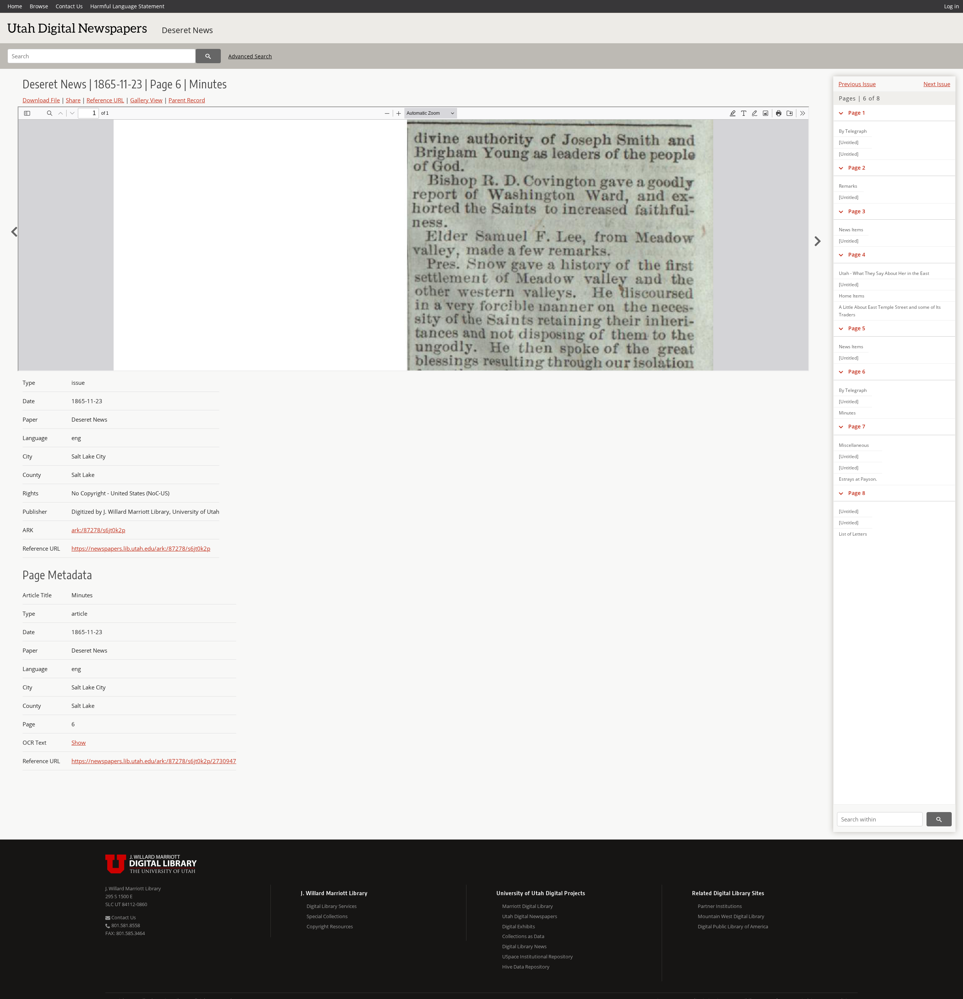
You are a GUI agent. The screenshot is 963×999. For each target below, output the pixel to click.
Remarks (848, 186)
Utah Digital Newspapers (529, 916)
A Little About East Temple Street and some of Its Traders (890, 310)
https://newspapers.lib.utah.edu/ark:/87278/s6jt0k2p (140, 548)
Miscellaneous (854, 445)
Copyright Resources (330, 926)
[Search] (208, 56)
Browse (39, 6)
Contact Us (69, 6)
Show (78, 742)
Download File (41, 100)
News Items (851, 229)
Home (15, 6)
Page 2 (856, 167)
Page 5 (856, 328)
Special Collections (327, 916)
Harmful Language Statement (127, 6)
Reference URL (105, 100)
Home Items (851, 296)
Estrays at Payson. (858, 479)
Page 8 (856, 492)
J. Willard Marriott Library (133, 888)
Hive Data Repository (526, 966)
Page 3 (856, 211)
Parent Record (187, 100)
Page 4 (856, 254)
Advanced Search (250, 56)
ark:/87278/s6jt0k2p (98, 530)
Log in (951, 6)
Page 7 (856, 426)
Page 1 (856, 112)
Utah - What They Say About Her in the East (884, 273)
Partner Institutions (720, 906)
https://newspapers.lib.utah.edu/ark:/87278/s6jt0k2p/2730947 (153, 761)
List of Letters (853, 534)
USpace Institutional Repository (537, 956)
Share (73, 100)
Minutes (847, 413)
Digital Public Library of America (733, 926)
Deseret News (187, 30)
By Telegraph (853, 131)
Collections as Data (523, 936)
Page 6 (856, 371)
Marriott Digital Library (527, 906)
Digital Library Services (332, 906)
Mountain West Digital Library (731, 916)
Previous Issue (857, 84)
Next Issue (937, 84)
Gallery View (146, 100)
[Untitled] (848, 142)
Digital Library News (524, 946)
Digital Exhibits (518, 926)
